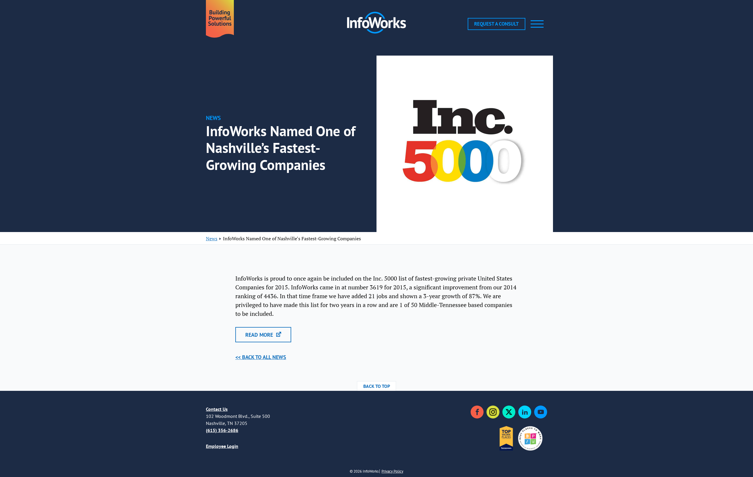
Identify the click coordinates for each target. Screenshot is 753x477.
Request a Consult (496, 24)
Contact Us (217, 409)
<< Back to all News (260, 357)
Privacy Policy (392, 471)
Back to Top (376, 386)
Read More (259, 334)
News (211, 238)
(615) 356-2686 (222, 430)
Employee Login (222, 446)
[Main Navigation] (537, 24)
